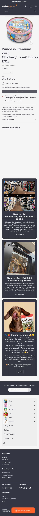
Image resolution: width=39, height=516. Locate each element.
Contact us (5, 465)
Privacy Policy (6, 473)
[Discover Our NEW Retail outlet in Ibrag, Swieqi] (19, 258)
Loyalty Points (6, 462)
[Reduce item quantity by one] (3, 72)
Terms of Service (7, 475)
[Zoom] (31, 42)
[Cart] (30, 6)
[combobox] (19, 11)
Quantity (5, 69)
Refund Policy (6, 478)
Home (4, 496)
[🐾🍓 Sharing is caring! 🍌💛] (19, 317)
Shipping (12, 87)
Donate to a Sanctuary (9, 499)
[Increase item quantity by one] (10, 72)
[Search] (35, 11)
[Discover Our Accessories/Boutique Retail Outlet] (19, 196)
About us (5, 460)
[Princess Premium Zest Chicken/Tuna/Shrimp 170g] (15, 148)
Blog (3, 501)
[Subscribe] (29, 390)
